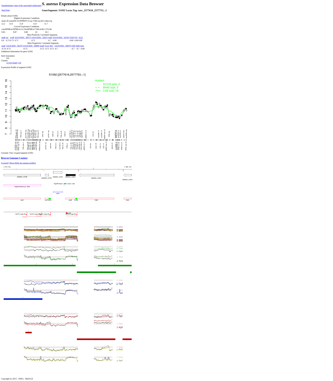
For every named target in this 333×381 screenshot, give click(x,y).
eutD (50, 37)
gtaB (3, 37)
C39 (19, 63)
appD (42, 46)
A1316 (9, 63)
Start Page (5, 10)
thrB (78, 46)
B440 (14, 63)
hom (82, 46)
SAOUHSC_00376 (14, 46)
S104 (72, 37)
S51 (76, 37)
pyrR (12, 37)
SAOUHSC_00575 (23, 37)
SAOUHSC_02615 (39, 37)
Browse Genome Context (14, 158)
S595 (73, 46)
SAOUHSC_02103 (61, 37)
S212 (81, 37)
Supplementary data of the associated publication (21, 5)
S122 (47, 46)
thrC (51, 46)
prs (7, 37)
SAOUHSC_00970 (63, 46)
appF (3, 46)
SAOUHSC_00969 (31, 46)
